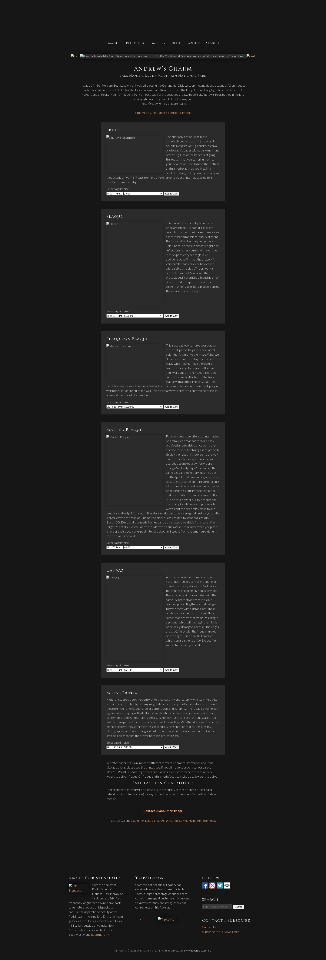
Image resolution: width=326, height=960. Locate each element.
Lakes (149, 820)
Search (212, 43)
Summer (138, 820)
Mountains (189, 820)
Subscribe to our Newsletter (220, 931)
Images (113, 43)
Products (135, 43)
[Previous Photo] (75, 56)
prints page (153, 767)
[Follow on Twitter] (220, 886)
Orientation (157, 112)
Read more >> (100, 934)
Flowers (159, 820)
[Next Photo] (251, 56)
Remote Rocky (206, 820)
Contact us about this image (163, 810)
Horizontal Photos (179, 112)
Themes (142, 112)
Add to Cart (171, 193)
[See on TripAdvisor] (227, 886)
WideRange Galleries (199, 950)
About (194, 43)
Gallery (158, 43)
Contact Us (209, 927)
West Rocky (173, 820)
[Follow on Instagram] (212, 886)
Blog (176, 43)
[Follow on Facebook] (205, 886)
